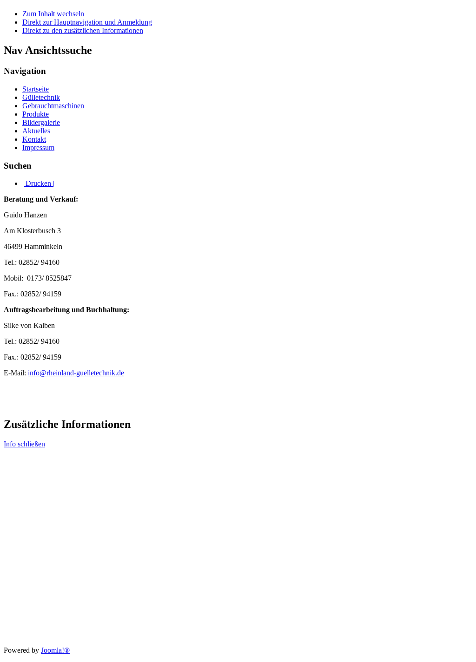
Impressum (38, 147)
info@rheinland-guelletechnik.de (76, 373)
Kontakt (34, 139)
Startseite (35, 89)
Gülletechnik (41, 97)
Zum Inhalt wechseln (53, 14)
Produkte (35, 114)
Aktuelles (36, 131)
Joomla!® (55, 650)
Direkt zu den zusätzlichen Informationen (82, 30)
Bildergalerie (41, 122)
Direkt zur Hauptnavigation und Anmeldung (87, 22)
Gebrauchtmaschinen (53, 106)
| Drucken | (38, 183)
